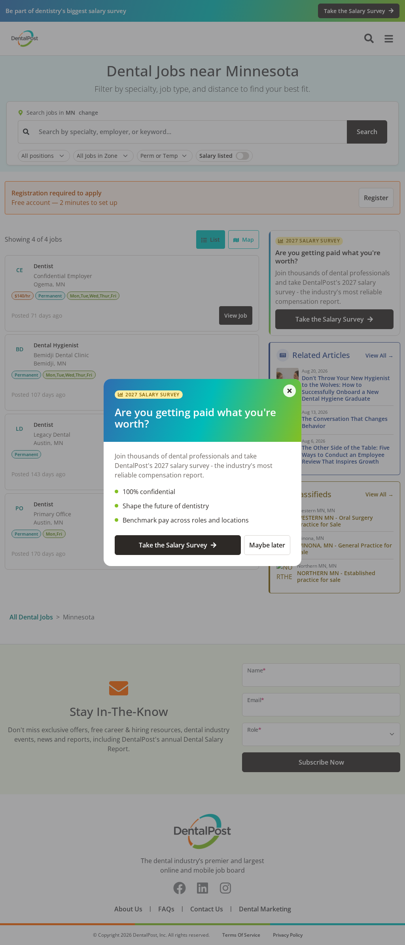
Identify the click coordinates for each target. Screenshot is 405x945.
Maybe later (267, 545)
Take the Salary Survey (173, 545)
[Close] (289, 390)
